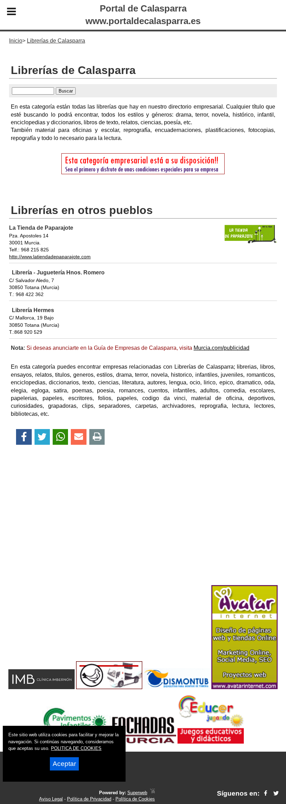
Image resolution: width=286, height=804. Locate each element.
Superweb (137, 792)
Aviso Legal (51, 799)
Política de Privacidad (89, 799)
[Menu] (11, 12)
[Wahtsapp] (60, 437)
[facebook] (265, 793)
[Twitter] (42, 437)
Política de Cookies (135, 799)
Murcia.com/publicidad (221, 348)
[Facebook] (24, 437)
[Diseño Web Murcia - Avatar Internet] (152, 792)
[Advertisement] (143, 527)
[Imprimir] (97, 437)
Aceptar (64, 763)
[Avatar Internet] (244, 687)
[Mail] (78, 437)
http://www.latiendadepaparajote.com (50, 256)
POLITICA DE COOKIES (76, 748)
